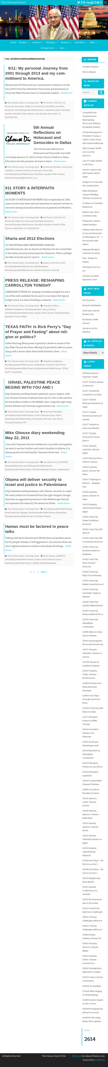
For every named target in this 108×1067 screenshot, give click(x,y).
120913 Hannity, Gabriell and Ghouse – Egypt (92, 508)
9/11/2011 (57, 103)
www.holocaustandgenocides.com (21, 178)
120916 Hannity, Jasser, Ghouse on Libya (90, 496)
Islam (92, 42)
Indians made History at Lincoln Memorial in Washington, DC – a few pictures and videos (92, 237)
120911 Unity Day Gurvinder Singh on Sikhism (91, 593)
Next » (44, 572)
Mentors (65, 42)
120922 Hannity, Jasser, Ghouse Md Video (91, 471)
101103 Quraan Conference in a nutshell (89, 891)
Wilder (24, 316)
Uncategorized (32, 103)
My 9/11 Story (88, 300)
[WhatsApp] (101, 2)
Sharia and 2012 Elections (30, 238)
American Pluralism (52, 412)
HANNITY (60, 556)
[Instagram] (95, 2)
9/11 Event (48, 103)
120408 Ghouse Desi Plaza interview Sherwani (91, 687)
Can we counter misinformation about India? (92, 173)
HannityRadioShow (13, 466)
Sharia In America (42, 270)
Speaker (23, 42)
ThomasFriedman (13, 422)
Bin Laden (19, 106)
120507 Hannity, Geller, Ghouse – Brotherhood (90, 674)
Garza (45, 309)
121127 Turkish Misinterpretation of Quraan (92, 416)
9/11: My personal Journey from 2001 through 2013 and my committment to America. (36, 73)
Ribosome (77, 1056)
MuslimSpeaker (62, 313)
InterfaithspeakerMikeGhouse (29, 110)
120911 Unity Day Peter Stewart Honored (90, 563)
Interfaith (79, 42)
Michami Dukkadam (91, 305)
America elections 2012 (54, 263)
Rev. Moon (58, 419)
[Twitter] (78, 2)
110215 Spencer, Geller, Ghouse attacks (89, 802)
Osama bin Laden (52, 110)
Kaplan (37, 313)
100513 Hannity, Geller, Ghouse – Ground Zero (90, 960)
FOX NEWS (49, 106)
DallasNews (39, 365)
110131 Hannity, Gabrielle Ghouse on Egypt (92, 839)
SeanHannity (63, 469)
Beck (45, 556)
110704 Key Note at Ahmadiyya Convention (91, 754)
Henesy (51, 309)
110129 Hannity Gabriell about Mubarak (89, 852)
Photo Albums (89, 72)
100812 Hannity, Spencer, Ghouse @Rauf (90, 947)
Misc (62, 48)
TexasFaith (17, 372)
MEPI (58, 415)
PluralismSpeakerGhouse (44, 469)
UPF (24, 422)
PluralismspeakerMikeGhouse (19, 270)
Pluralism (50, 42)
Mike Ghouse (48, 313)
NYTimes (47, 419)
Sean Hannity (41, 114)
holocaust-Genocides (42, 170)
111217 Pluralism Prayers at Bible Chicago (89, 721)
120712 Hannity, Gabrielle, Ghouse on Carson (92, 653)
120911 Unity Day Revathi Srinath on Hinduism (91, 550)
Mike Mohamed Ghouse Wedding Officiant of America (92, 194)
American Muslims (52, 167)
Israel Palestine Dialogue (16, 513)
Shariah (55, 270)
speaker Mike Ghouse (54, 174)
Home (13, 42)
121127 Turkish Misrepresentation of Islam (92, 403)
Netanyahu (37, 419)
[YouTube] (91, 2)
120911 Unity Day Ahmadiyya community (90, 623)
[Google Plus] (85, 2)
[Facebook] (81, 2)
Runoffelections (12, 316)
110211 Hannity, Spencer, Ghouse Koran (90, 827)
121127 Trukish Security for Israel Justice (90, 437)
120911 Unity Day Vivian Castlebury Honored (90, 520)
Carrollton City (50, 462)
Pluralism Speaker (42, 224)
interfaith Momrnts (43, 221)
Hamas (52, 556)
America (36, 42)
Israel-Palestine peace (44, 415)
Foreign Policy (47, 48)
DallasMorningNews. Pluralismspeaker (23, 309)
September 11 (54, 114)
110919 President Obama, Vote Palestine (90, 733)
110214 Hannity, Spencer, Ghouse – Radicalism (91, 814)
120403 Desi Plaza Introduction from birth (91, 699)
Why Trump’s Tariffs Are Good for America (91, 152)
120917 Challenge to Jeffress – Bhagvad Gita (91, 483)
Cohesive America (23, 170)
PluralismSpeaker (48, 563)
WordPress (99, 1060)
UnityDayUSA (11, 117)
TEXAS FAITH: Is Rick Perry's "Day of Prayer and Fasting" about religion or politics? (38, 332)
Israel (37, 559)
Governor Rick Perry (55, 365)
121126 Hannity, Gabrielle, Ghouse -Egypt (91, 449)
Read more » (60, 161)
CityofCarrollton (51, 306)
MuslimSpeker (41, 266)
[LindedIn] (88, 2)
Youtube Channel (90, 67)
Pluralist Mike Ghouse (23, 114)
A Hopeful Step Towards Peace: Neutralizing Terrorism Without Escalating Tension (91, 119)
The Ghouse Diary (15, 103)
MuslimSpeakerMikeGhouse (47, 368)
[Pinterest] (98, 2)
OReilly (35, 563)
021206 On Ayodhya (91, 986)
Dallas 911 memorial (34, 106)
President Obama (42, 516)
